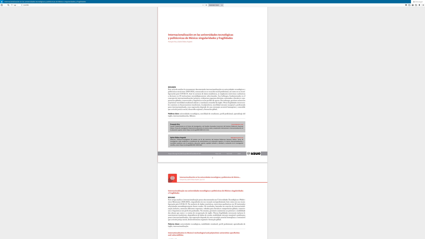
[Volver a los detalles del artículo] (1, 1)
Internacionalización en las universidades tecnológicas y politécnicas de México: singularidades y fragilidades (45, 2)
